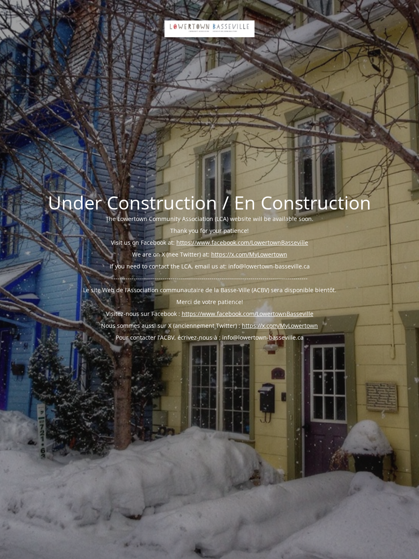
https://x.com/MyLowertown (249, 254)
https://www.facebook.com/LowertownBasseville (242, 242)
